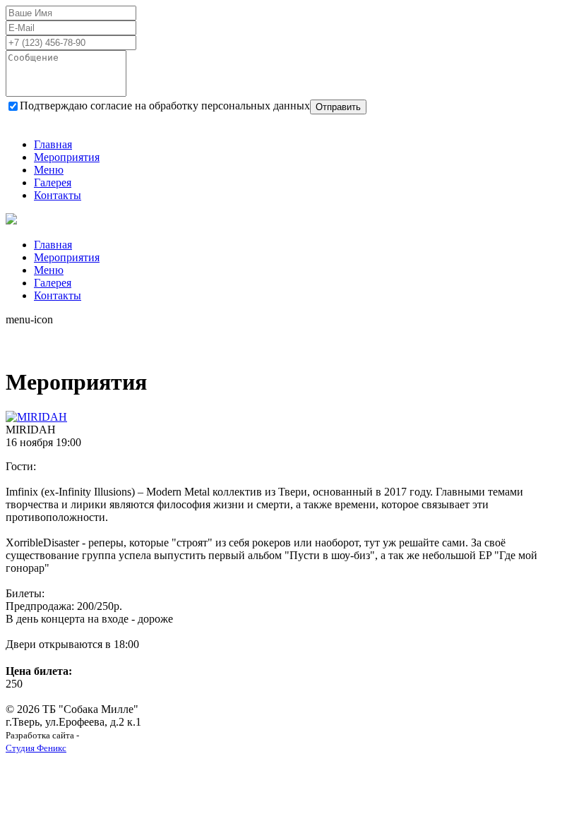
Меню (49, 170)
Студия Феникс (36, 748)
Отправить (338, 107)
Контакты (57, 195)
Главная (53, 144)
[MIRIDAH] (36, 417)
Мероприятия (67, 157)
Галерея (52, 182)
